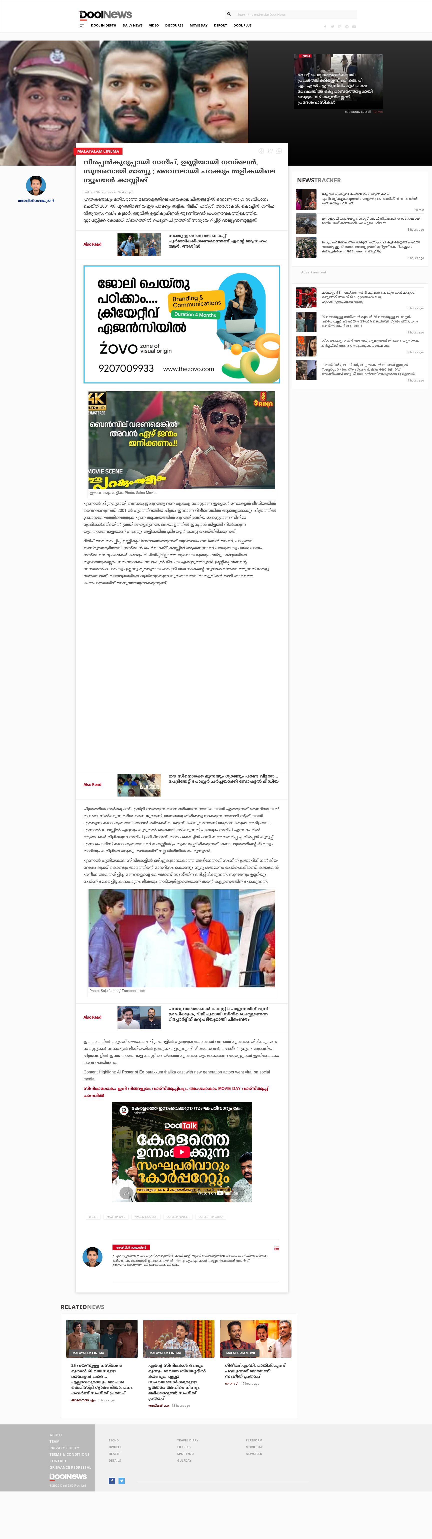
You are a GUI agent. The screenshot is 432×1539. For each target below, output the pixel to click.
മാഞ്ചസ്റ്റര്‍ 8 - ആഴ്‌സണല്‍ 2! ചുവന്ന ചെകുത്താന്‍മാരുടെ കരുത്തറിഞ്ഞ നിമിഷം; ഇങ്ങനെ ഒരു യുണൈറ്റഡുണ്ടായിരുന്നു (368, 297)
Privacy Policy (64, 1447)
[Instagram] (339, 27)
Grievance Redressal (70, 1467)
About (56, 1434)
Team (55, 1441)
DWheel (115, 1447)
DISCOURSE (174, 25)
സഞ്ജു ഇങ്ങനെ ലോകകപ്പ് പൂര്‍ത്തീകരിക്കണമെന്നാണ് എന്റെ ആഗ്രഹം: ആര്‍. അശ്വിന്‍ (218, 241)
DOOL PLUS (243, 25)
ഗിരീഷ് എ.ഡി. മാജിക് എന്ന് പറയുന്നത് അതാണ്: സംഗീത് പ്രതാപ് (255, 1371)
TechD (114, 1440)
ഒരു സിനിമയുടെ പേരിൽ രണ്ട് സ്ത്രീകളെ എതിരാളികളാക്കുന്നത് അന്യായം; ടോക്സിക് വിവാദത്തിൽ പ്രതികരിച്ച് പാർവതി (369, 199)
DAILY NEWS (132, 25)
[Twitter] (332, 27)
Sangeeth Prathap (211, 1217)
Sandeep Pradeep (178, 1217)
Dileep (93, 1217)
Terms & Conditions (70, 1454)
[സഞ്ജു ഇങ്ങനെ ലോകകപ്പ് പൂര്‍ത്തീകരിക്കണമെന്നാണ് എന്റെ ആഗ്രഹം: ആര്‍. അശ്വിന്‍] (139, 244)
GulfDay (184, 1460)
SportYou (185, 1454)
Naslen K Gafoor (146, 1217)
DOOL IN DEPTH (103, 25)
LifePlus (184, 1447)
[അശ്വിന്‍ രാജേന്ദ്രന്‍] (36, 185)
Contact (58, 1460)
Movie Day (254, 1447)
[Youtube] (354, 27)
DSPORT (220, 25)
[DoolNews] (103, 15)
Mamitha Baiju (116, 1217)
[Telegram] (347, 27)
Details (115, 1460)
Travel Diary (187, 1440)
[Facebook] (325, 27)
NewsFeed (254, 1454)
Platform (254, 1440)
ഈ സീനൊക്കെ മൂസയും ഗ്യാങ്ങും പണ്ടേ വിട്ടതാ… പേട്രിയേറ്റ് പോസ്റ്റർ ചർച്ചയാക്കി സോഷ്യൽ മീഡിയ (223, 779)
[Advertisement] (182, 324)
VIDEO (154, 25)
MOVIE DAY (199, 25)
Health (114, 1454)
